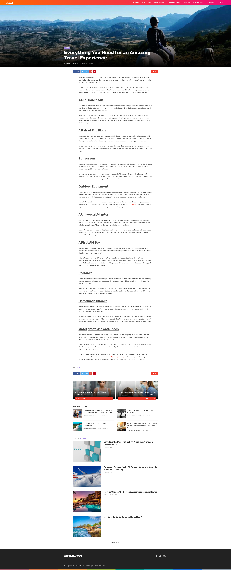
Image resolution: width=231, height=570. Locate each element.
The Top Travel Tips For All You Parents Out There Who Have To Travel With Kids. (98, 411)
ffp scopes (132, 204)
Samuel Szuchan (71, 63)
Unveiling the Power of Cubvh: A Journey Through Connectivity (128, 443)
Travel (67, 47)
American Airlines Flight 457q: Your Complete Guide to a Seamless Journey (130, 468)
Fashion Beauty (159, 2)
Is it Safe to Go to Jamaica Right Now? (123, 517)
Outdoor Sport (198, 2)
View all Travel (114, 542)
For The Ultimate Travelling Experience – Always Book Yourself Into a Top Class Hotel (142, 426)
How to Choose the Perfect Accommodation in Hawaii (130, 492)
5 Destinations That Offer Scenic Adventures (95, 425)
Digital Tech (146, 2)
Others (210, 2)
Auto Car (135, 2)
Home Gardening (174, 2)
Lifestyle (186, 2)
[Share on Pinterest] (94, 71)
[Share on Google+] (90, 71)
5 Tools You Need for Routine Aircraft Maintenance (140, 411)
